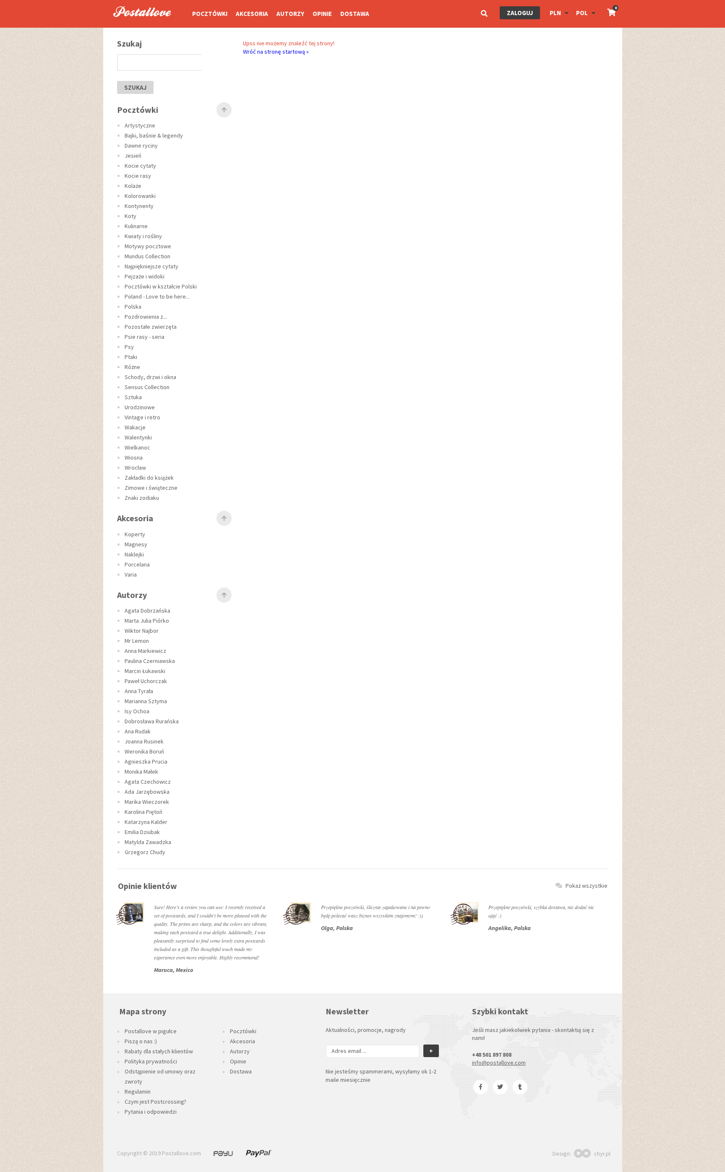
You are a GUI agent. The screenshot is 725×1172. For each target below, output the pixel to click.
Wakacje (135, 427)
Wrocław (135, 467)
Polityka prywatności (151, 1061)
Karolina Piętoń (143, 812)
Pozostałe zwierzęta (151, 326)
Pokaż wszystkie (587, 885)
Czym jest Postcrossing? (155, 1101)
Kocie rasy (138, 175)
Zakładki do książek (149, 477)
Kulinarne (136, 226)
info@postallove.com (499, 1062)
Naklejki (134, 554)
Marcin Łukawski (145, 671)
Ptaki (131, 357)
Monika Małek (141, 771)
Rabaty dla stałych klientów (159, 1051)
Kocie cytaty (140, 165)
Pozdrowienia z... (146, 316)
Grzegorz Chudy (145, 852)
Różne (132, 367)
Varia (131, 574)
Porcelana (137, 564)
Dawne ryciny (141, 145)
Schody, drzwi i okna (150, 377)
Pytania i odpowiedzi (151, 1111)
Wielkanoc (137, 447)
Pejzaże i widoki (144, 276)
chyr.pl (602, 1153)
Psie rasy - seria (144, 336)
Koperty (135, 534)
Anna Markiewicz (145, 651)
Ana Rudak (138, 731)
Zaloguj (520, 13)
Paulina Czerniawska (150, 661)
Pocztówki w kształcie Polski (161, 286)
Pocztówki (209, 14)
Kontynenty (139, 206)
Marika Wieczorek (147, 802)
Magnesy (136, 544)
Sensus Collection (147, 387)
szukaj (135, 87)
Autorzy (290, 14)
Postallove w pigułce (151, 1031)
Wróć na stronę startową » (276, 51)
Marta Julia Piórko (147, 620)
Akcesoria (252, 14)
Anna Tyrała (139, 691)
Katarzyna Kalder (146, 822)
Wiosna (134, 457)
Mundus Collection (147, 256)
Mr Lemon (137, 640)
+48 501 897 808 (491, 1054)
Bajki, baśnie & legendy (154, 135)
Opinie (322, 14)
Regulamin (138, 1091)
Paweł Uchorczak (146, 681)
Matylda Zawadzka (148, 842)
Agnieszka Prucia (146, 761)
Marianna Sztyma (146, 701)
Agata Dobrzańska (147, 610)
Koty (130, 216)
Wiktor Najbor (142, 630)
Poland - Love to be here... (157, 296)
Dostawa (354, 14)
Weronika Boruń (144, 751)
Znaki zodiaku (142, 498)
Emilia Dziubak (142, 832)
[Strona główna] (138, 25)
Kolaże (133, 186)
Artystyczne (140, 125)
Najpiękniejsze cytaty (151, 266)
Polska (133, 306)
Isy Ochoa (137, 711)
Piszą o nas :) (141, 1041)
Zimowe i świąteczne (151, 487)
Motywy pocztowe (148, 246)
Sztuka (133, 397)
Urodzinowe (140, 407)
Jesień (133, 155)
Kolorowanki (140, 196)
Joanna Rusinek (144, 741)
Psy (129, 347)
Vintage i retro (142, 417)
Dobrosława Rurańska (152, 721)
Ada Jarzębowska (147, 791)
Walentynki (138, 437)
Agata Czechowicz (148, 781)
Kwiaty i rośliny (143, 236)
